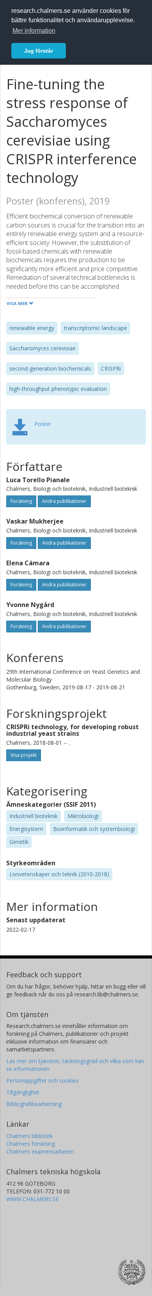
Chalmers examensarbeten (40, 1151)
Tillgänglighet (22, 1092)
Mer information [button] (33, 30)
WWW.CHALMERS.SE (32, 1199)
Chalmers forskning (30, 1143)
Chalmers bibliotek (29, 1136)
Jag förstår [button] (38, 51)
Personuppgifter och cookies (42, 1080)
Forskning (21, 501)
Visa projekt (24, 755)
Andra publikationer (64, 501)
